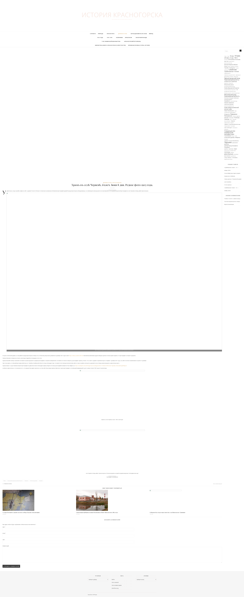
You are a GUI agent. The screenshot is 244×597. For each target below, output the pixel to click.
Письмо (226, 117)
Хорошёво (226, 139)
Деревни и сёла (107, 182)
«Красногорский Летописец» (132, 41)
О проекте (93, 33)
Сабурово (233, 121)
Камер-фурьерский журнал (231, 88)
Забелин (231, 76)
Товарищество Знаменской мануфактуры (229, 132)
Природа (100, 33)
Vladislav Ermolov (8, 483)
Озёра (235, 110)
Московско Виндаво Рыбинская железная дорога (231, 98)
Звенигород (236, 76)
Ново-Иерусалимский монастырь (231, 108)
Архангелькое (231, 61)
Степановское (234, 127)
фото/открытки (116, 182)
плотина (227, 152)
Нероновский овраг (233, 101)
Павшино (233, 114)
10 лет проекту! (227, 184)
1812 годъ (100, 37)
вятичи (226, 144)
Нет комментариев (217, 483)
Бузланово (233, 66)
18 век (232, 56)
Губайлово (233, 69)
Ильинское (231, 83)
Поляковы (237, 117)
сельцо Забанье (227, 157)
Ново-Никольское (229, 110)
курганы (226, 149)
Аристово (226, 61)
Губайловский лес (227, 73)
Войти (113, 579)
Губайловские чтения (231, 71)
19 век (237, 56)
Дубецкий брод (227, 76)
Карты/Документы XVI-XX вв (139, 33)
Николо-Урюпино (229, 102)
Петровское (228, 116)
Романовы (234, 119)
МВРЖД (151, 33)
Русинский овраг (227, 121)
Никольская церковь (228, 104)
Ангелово (237, 59)
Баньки (226, 66)
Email (4, 533)
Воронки (236, 66)
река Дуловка (236, 154)
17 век (228, 56)
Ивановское (226, 83)
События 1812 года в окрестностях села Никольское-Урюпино (167, 512)
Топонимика (227, 136)
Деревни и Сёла (122, 33)
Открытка (26, 480)
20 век (4, 480)
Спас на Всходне (228, 127)
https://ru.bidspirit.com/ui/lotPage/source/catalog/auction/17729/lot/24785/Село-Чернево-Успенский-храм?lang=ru (101, 365)
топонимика (234, 157)
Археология (128, 37)
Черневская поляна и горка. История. (139, 45)
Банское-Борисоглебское (231, 64)
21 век (232, 58)
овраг (235, 149)
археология (235, 142)
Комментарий (6, 546)
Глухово (226, 68)
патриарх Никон (233, 150)
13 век (225, 56)
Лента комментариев (116, 585)
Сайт (4, 539)
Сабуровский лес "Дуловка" (229, 122)
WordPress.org (115, 588)
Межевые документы (228, 93)
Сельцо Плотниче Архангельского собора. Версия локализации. (21, 512)
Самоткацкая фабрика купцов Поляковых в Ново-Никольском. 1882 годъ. (97, 512)
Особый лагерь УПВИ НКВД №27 (230, 112)
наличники (230, 149)
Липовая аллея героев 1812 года (229, 91)
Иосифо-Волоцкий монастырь (229, 86)
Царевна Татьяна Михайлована (231, 140)
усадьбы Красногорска (228, 159)
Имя (4, 527)
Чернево (41, 480)
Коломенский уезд (227, 89)
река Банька (228, 154)
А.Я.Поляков (231, 59)
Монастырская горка (236, 93)
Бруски (229, 66)
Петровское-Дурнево (236, 116)
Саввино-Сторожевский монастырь (232, 124)
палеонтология (227, 150)
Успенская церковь (33, 480)
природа (232, 152)
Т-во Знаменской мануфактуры (111, 41)
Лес (237, 89)
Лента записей (115, 582)
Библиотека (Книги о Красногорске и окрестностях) (110, 45)
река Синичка (227, 156)
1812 (236, 58)
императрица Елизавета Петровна (231, 146)
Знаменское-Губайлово (230, 81)
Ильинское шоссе (229, 84)
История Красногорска (122, 15)
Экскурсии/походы (141, 37)
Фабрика (237, 137)
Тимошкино (226, 129)
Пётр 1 (231, 119)
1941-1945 (109, 37)
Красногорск (110, 33)
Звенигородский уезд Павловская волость (232, 79)
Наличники (119, 37)
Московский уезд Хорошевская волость (15, 480)
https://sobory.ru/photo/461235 (76, 355)
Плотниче (231, 117)
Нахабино (227, 101)
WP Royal (95, 594)
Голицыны (232, 68)
